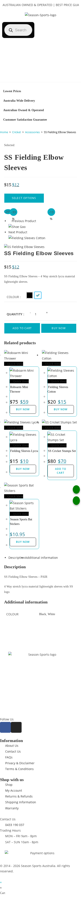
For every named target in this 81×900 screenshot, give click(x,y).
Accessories (32, 132)
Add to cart (22, 328)
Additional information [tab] (41, 558)
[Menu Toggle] (40, 78)
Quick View (14, 364)
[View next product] (29, 232)
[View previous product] (9, 221)
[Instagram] (16, 727)
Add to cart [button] (60, 471)
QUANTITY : (15, 314)
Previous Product (24, 221)
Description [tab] (16, 558)
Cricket (16, 132)
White (51, 614)
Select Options (24, 198)
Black (42, 614)
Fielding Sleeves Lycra (24, 451)
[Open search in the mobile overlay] (21, 30)
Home (4, 132)
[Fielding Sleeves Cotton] (26, 237)
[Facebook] (5, 727)
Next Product (17, 232)
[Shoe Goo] (16, 226)
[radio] (29, 295)
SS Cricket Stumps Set (62, 451)
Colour (13, 297)
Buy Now (58, 328)
